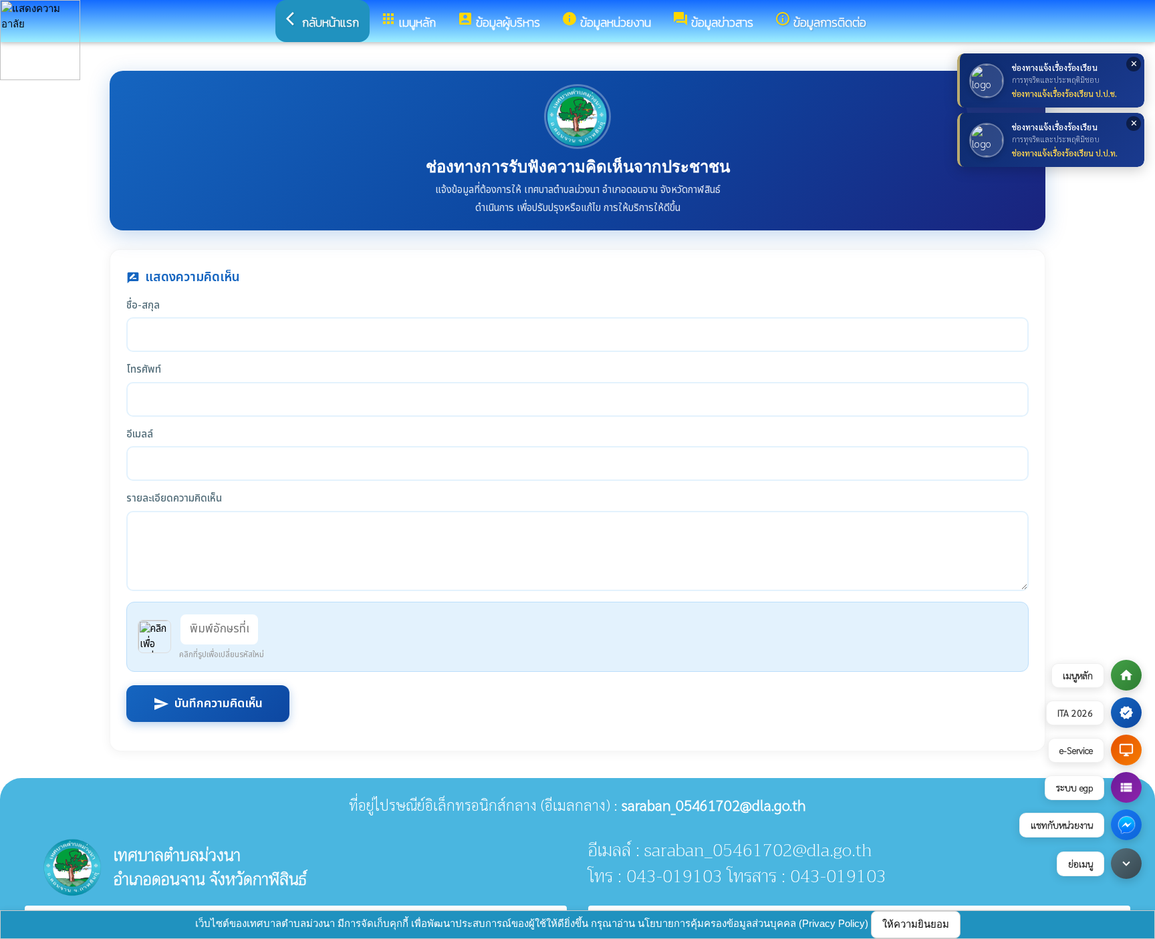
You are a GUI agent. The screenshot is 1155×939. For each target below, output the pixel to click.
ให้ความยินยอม (915, 924)
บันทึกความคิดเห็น (208, 704)
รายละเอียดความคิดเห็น (174, 499)
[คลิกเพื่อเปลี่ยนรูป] (154, 636)
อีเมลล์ (139, 434)
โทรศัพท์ (143, 370)
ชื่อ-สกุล (143, 306)
